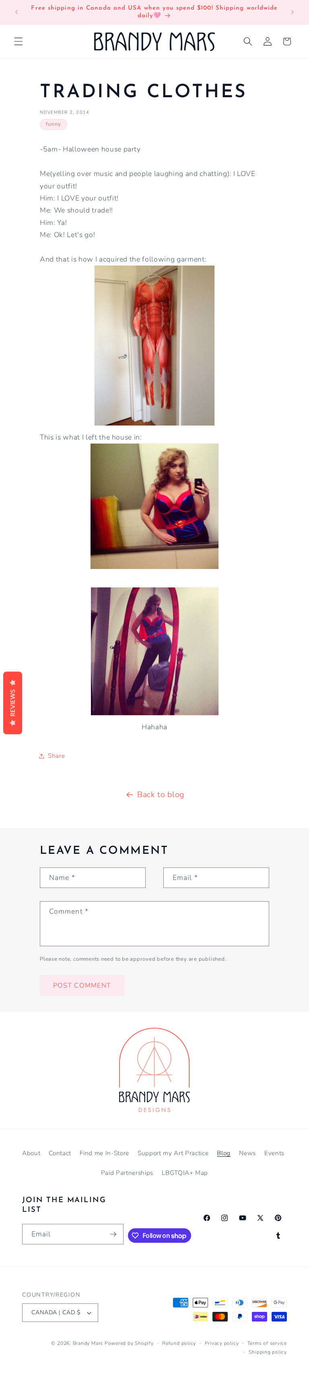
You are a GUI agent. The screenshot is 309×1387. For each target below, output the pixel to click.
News (247, 1153)
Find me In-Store (104, 1153)
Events (274, 1153)
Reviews (12, 703)
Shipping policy (268, 1352)
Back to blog (160, 794)
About (31, 1153)
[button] (18, 41)
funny (53, 124)
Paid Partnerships (127, 1172)
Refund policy (179, 1343)
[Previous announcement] (16, 12)
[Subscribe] (113, 1234)
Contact (60, 1153)
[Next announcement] (292, 12)
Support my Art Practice (173, 1153)
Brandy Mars (88, 1343)
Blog (224, 1153)
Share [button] (56, 755)
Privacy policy (222, 1343)
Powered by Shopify (129, 1343)
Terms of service (267, 1343)
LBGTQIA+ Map (185, 1172)
